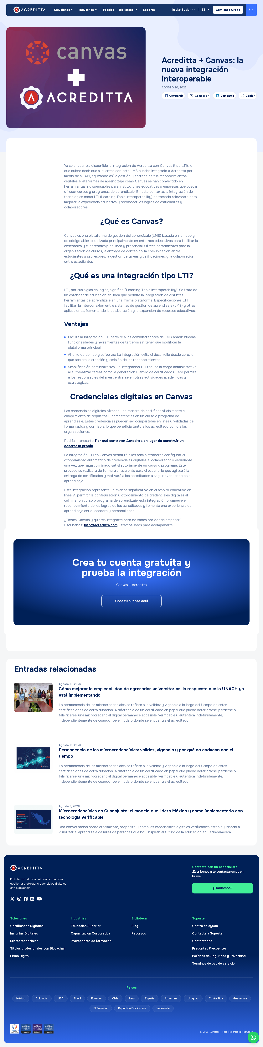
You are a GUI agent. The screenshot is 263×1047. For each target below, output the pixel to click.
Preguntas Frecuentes (209, 948)
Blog (135, 926)
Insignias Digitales (24, 933)
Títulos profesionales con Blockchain (38, 948)
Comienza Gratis (228, 10)
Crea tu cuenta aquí (131, 601)
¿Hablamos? (223, 888)
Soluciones (62, 10)
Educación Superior (86, 926)
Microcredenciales (24, 941)
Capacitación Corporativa (90, 933)
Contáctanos (202, 941)
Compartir (176, 95)
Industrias (86, 10)
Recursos (139, 933)
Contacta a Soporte (207, 933)
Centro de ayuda (205, 926)
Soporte (149, 10)
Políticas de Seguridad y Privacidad (219, 956)
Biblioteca (126, 10)
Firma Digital (19, 956)
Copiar (248, 96)
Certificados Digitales (27, 926)
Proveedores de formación (91, 941)
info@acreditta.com (100, 525)
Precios (108, 10)
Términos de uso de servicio (213, 963)
